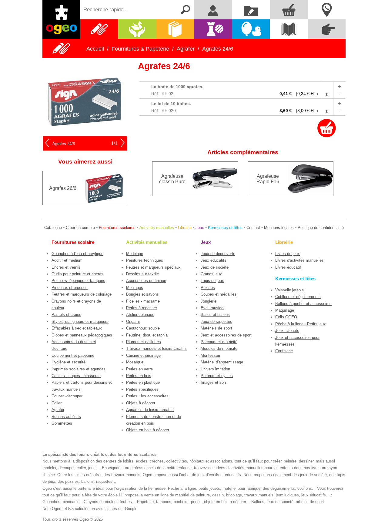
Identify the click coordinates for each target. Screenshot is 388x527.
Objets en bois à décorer (147, 430)
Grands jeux (211, 274)
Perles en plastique (143, 382)
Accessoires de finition (146, 280)
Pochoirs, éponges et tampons (78, 280)
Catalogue (53, 227)
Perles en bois (138, 375)
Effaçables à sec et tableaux (77, 328)
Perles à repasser (141, 308)
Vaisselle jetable (289, 290)
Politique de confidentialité (321, 227)
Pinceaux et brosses (70, 287)
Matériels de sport (216, 328)
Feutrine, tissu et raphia (147, 335)
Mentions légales (279, 227)
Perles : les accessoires (147, 396)
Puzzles (208, 287)
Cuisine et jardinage (143, 355)
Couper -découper (67, 396)
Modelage (134, 253)
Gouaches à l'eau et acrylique (77, 253)
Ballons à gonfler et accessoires (303, 303)
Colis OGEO (286, 317)
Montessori (210, 355)
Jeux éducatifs (213, 260)
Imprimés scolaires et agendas (78, 369)
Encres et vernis (66, 267)
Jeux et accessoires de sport (226, 335)
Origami (133, 321)
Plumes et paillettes (143, 342)
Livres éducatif (288, 267)
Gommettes (62, 423)
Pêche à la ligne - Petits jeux (300, 324)
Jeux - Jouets (287, 330)
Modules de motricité (219, 348)
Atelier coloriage (140, 314)
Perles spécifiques (142, 389)
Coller (57, 403)
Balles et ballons (215, 314)
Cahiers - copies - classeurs (76, 375)
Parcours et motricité (219, 342)
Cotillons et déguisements (298, 296)
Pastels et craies (66, 314)
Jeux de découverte (218, 253)
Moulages (134, 287)
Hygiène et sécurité (68, 362)
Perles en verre (139, 369)
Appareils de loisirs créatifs (150, 409)
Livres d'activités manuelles (299, 260)
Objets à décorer (140, 403)
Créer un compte (80, 227)
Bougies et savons (142, 294)
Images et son (213, 382)
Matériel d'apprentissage (222, 362)
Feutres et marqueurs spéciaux (153, 267)
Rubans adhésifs (66, 416)
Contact (253, 227)
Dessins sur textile (142, 274)
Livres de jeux (287, 253)
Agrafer (58, 409)
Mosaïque (134, 362)
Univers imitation (215, 369)
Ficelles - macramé (143, 301)
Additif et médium (67, 260)
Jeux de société (215, 267)
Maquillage (284, 310)
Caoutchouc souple (143, 328)
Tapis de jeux (212, 280)
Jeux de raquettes (216, 321)
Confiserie (284, 351)
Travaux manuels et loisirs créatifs (156, 348)
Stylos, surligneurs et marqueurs (80, 321)
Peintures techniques (144, 260)
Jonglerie (208, 301)
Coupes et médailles (218, 294)
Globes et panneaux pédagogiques (82, 335)
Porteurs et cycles (217, 375)
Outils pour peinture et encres (77, 274)
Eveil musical (212, 308)
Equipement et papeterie (73, 355)
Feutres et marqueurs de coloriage (82, 294)
